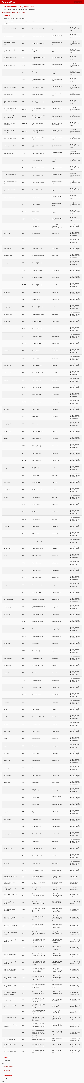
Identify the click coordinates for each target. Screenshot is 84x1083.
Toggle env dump (7, 1070)
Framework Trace (15, 12)
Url (12, 21)
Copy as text (78, 2)
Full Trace (22, 12)
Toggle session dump (8, 1066)
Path (9, 21)
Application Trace (6, 12)
